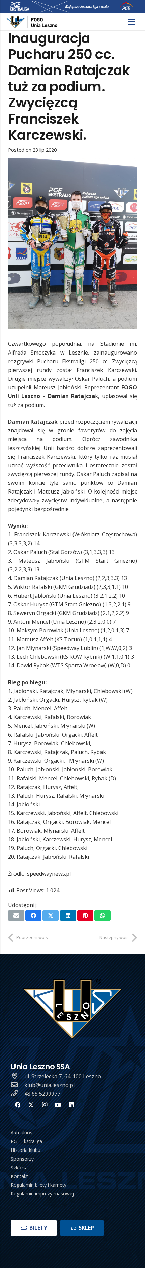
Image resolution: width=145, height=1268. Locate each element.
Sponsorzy (22, 1159)
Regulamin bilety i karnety (38, 1185)
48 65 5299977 (42, 1093)
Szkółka (19, 1167)
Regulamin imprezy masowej (42, 1193)
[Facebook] (17, 1105)
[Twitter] (31, 1105)
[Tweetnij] (50, 915)
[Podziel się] (33, 915)
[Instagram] (44, 1105)
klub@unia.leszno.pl (49, 1085)
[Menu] (132, 21)
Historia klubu (25, 1150)
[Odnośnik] (31, 22)
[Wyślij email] (16, 915)
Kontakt (19, 1176)
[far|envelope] (17, 1085)
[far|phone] (17, 1093)
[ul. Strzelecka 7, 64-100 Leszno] (17, 1076)
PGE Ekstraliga (26, 1141)
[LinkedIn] (71, 1105)
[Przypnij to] (85, 915)
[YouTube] (58, 1105)
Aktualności (23, 1132)
